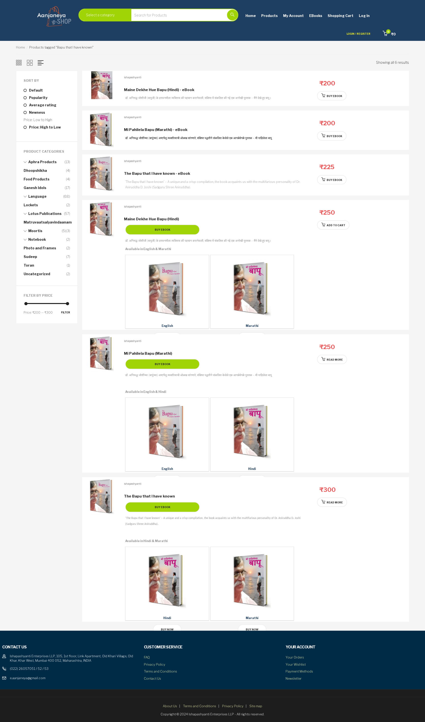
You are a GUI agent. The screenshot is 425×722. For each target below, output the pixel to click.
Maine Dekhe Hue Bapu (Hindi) (151, 219)
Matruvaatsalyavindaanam (48, 222)
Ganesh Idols (35, 188)
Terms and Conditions (160, 671)
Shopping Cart (340, 16)
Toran (29, 265)
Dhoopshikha (35, 170)
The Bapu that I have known (149, 496)
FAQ (147, 657)
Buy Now (167, 629)
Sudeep (30, 257)
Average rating (42, 105)
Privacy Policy (154, 664)
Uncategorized (37, 274)
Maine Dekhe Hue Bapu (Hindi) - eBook (159, 90)
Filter (65, 312)
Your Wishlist (296, 664)
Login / (351, 33)
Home (250, 16)
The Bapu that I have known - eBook (157, 173)
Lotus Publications (44, 213)
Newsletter (294, 678)
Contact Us (152, 678)
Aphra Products (42, 162)
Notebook (37, 239)
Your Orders (295, 657)
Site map (255, 706)
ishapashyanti (132, 77)
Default (36, 90)
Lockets (31, 205)
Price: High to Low (45, 127)
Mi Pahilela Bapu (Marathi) (148, 353)
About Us (170, 706)
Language (37, 196)
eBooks (315, 16)
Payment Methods (299, 671)
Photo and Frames (40, 248)
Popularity (38, 98)
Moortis (35, 231)
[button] (389, 34)
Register (363, 33)
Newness (37, 112)
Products (269, 16)
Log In (364, 16)
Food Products (36, 179)
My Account (293, 16)
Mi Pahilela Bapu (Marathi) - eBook (155, 130)
